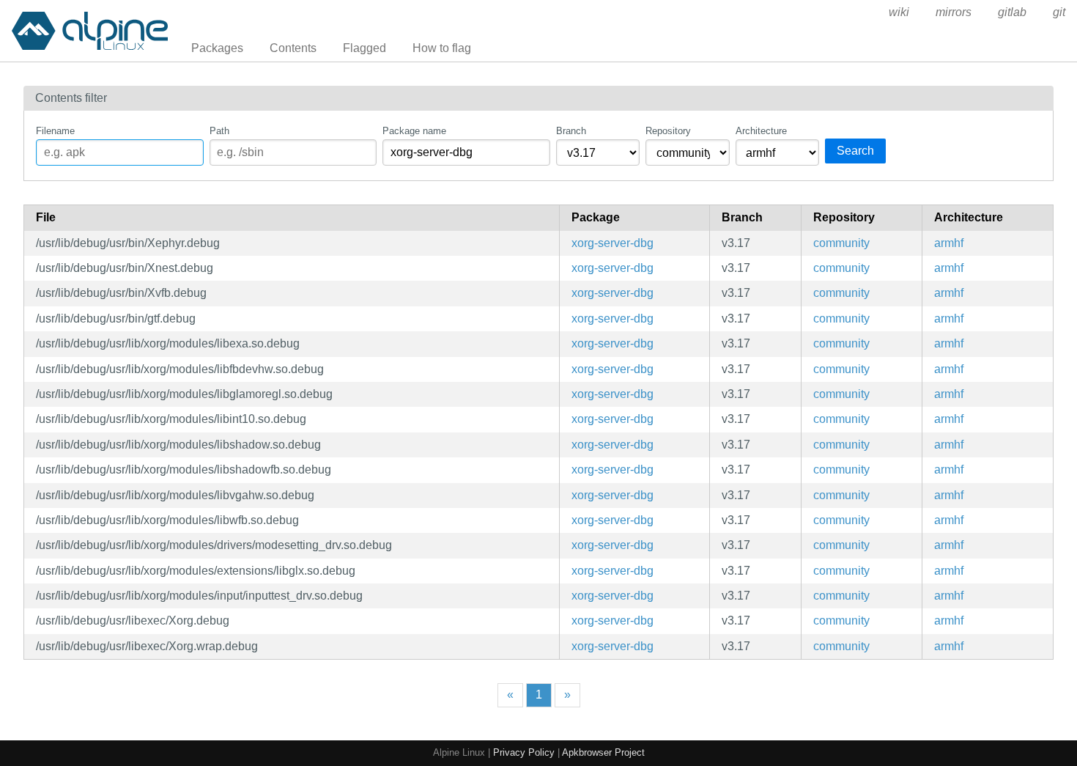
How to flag (441, 48)
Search (855, 150)
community (841, 243)
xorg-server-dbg (612, 243)
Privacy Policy (524, 752)
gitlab (1012, 12)
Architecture (761, 130)
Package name (414, 130)
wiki (899, 12)
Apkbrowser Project (603, 752)
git (1059, 12)
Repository (668, 130)
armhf (948, 243)
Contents (293, 48)
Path (219, 130)
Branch (571, 130)
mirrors (953, 12)
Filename (55, 130)
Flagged (364, 48)
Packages (217, 48)
